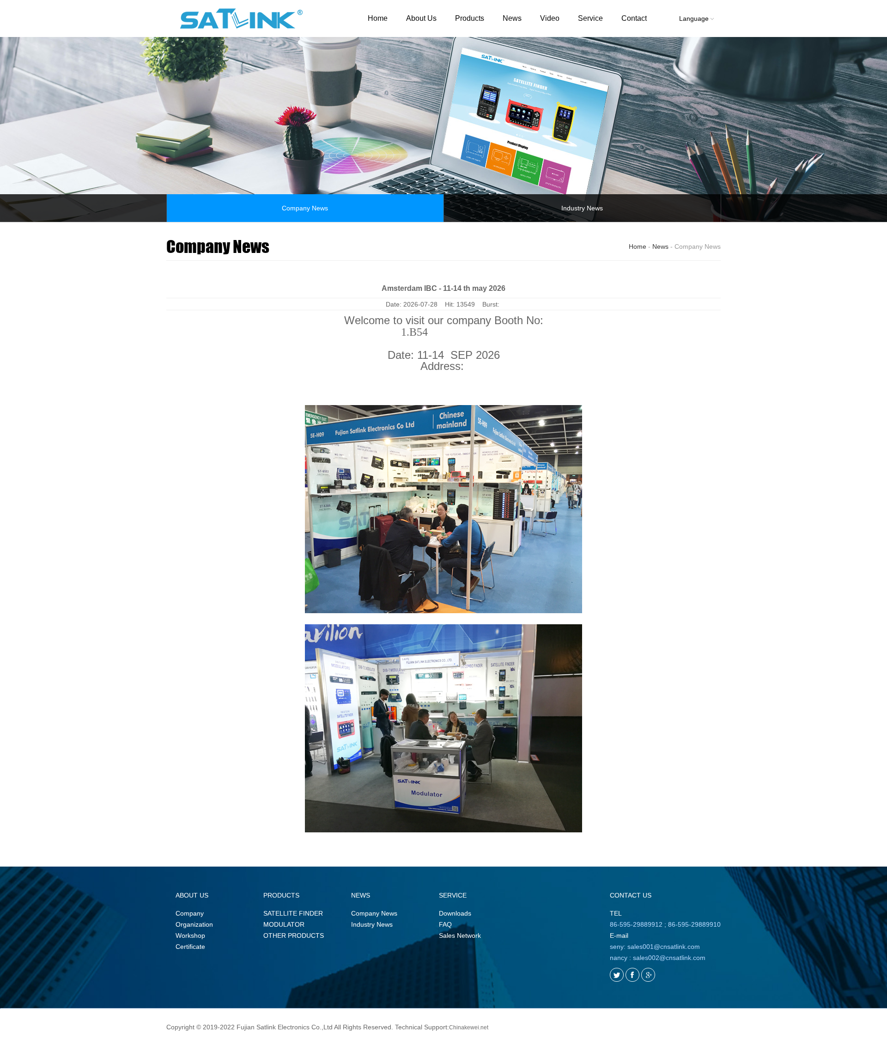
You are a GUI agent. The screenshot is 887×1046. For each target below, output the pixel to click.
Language (695, 18)
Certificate (190, 946)
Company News (305, 208)
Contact (634, 18)
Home (378, 18)
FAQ (445, 924)
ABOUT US (192, 895)
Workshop (190, 935)
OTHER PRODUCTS (293, 935)
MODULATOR (283, 924)
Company (190, 913)
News (512, 18)
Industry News (582, 208)
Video (549, 18)
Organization (194, 924)
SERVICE (453, 895)
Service (590, 18)
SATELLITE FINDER (293, 913)
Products (469, 18)
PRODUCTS (281, 895)
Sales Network (460, 935)
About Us (421, 18)
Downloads (455, 913)
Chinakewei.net (468, 1027)
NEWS (360, 895)
